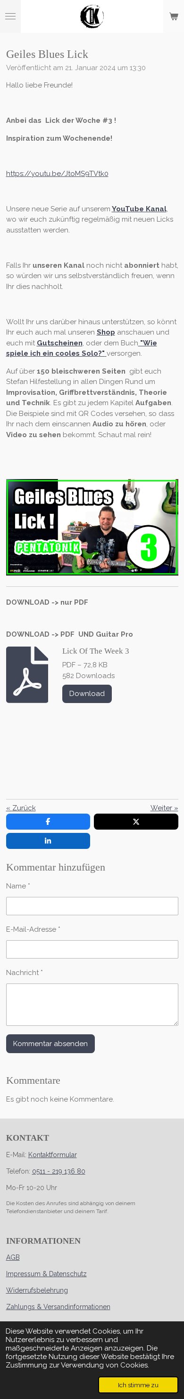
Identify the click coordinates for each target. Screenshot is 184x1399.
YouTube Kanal (139, 209)
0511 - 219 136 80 (58, 1171)
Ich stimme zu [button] (138, 1385)
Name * (18, 886)
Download (87, 693)
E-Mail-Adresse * (33, 929)
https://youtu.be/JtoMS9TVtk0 (57, 173)
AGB (13, 1257)
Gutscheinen (60, 343)
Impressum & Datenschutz (46, 1274)
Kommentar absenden (50, 1043)
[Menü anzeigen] (10, 16)
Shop (106, 332)
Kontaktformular (52, 1155)
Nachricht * (24, 972)
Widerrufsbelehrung (37, 1290)
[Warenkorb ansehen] (173, 16)
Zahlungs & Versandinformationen (58, 1307)
